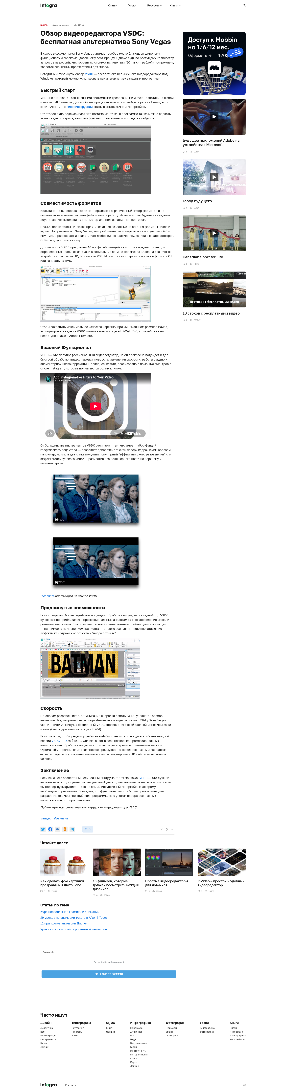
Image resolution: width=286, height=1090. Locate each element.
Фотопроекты (173, 1035)
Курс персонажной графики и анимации (69, 912)
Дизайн (234, 1027)
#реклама (61, 818)
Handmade (136, 1027)
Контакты (70, 1085)
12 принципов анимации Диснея (64, 923)
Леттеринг (78, 1027)
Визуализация (138, 1043)
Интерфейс (236, 1031)
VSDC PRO (59, 741)
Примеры (77, 1031)
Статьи (112, 5)
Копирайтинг (237, 1039)
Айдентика (46, 1027)
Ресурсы (153, 5)
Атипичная (136, 1031)
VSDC (89, 74)
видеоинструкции (80, 106)
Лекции (44, 1047)
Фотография (207, 1031)
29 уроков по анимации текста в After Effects (73, 917)
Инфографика (238, 1035)
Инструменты (48, 1039)
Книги (174, 5)
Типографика (207, 1027)
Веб (42, 1031)
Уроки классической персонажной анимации (73, 929)
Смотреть (47, 596)
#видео (45, 818)
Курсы (134, 1062)
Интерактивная (139, 1054)
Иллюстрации (48, 1035)
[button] (244, 5)
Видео (44, 25)
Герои (133, 1047)
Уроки (132, 5)
